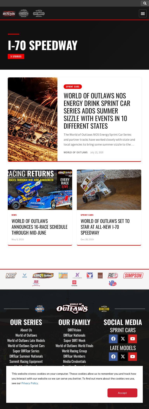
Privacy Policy (29, 383)
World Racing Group (74, 350)
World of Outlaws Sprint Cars (26, 345)
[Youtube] (132, 338)
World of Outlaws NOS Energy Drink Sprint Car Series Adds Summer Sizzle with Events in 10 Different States (97, 110)
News (14, 214)
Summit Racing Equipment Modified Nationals (26, 364)
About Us (26, 329)
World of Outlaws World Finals (74, 345)
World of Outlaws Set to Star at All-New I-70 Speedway (105, 226)
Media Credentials (74, 361)
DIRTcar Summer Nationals (26, 356)
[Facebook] (113, 338)
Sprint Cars (73, 86)
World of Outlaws (26, 335)
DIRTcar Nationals (74, 335)
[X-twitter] (123, 338)
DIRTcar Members (74, 356)
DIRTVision (74, 329)
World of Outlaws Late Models (26, 340)
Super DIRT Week (74, 340)
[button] (145, 3)
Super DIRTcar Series (26, 350)
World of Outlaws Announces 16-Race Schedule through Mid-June (40, 226)
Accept (122, 392)
